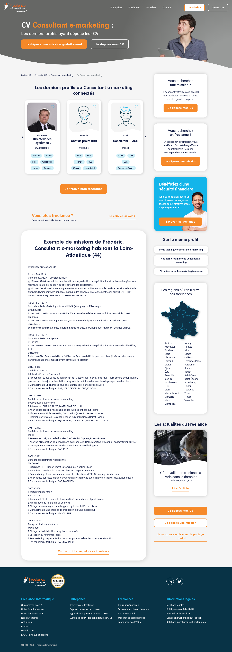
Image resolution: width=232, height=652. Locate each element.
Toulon (188, 386)
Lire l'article (180, 488)
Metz (167, 400)
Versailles (189, 400)
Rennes (188, 368)
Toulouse (189, 389)
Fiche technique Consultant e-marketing (181, 249)
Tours (187, 393)
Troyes (187, 396)
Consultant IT (40, 75)
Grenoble (169, 375)
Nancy (187, 343)
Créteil (168, 364)
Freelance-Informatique (46, 645)
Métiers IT (26, 75)
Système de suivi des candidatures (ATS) (91, 617)
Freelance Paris (192, 361)
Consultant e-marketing (62, 75)
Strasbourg (190, 382)
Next (145, 137)
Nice (186, 350)
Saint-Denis (190, 375)
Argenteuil (170, 346)
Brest (167, 354)
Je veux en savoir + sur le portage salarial (180, 536)
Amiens (168, 343)
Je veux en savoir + (122, 216)
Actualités (151, 7)
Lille (167, 386)
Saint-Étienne (191, 379)
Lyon (167, 389)
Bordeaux (170, 350)
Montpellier (170, 404)
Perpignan (189, 364)
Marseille (169, 396)
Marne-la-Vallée (173, 393)
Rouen (187, 371)
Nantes (188, 346)
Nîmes (187, 354)
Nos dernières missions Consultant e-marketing (181, 260)
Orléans (188, 357)
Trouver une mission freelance (133, 609)
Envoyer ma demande (180, 221)
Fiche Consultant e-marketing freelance (181, 271)
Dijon (167, 368)
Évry (167, 371)
